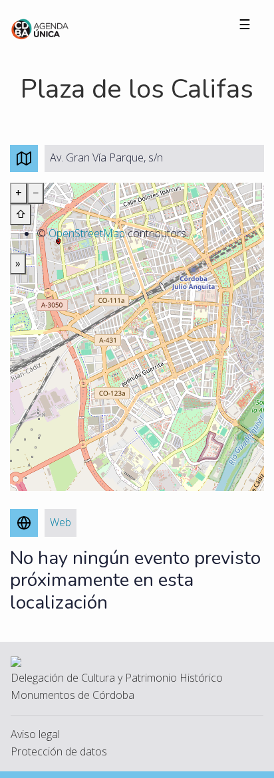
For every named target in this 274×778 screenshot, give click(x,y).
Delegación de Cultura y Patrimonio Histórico (117, 677)
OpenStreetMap (87, 233)
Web (60, 522)
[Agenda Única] (40, 28)
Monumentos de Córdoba (72, 695)
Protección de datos (59, 751)
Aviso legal (35, 734)
